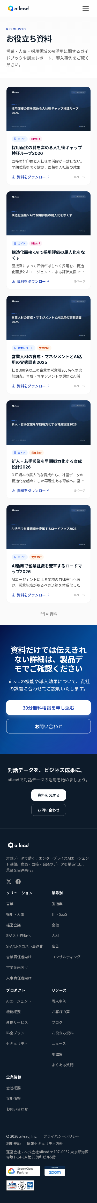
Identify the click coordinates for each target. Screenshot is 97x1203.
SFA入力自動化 (18, 935)
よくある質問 (62, 1064)
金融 (55, 924)
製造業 (57, 903)
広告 (55, 946)
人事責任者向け (19, 978)
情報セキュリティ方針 (45, 1143)
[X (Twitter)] (8, 881)
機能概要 (13, 1011)
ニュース (59, 1043)
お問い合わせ (49, 726)
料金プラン (15, 1032)
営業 (9, 903)
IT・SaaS (59, 914)
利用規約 (13, 1143)
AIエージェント (18, 1001)
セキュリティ (17, 1043)
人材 (55, 935)
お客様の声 (61, 1011)
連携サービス (17, 1022)
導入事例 (59, 1001)
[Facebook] (18, 881)
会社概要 (13, 1087)
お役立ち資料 (62, 1032)
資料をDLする (49, 795)
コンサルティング (66, 956)
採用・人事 (15, 914)
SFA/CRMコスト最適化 (24, 946)
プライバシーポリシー (61, 1136)
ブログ (57, 1022)
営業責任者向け (19, 956)
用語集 (57, 1054)
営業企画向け (17, 967)
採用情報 (13, 1098)
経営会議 (13, 924)
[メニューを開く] (85, 8)
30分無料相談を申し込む (48, 707)
